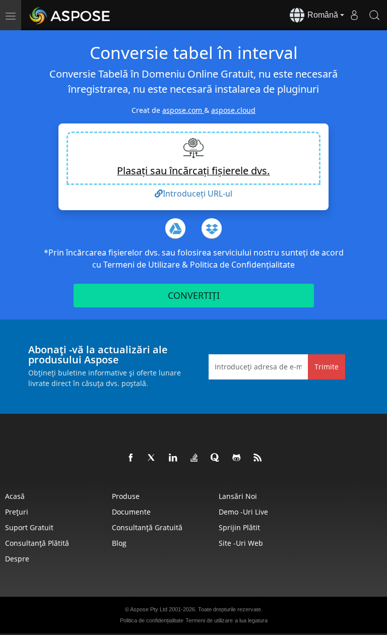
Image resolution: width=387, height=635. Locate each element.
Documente (131, 512)
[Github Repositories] (236, 458)
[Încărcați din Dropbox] (212, 228)
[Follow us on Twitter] (152, 458)
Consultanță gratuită (147, 527)
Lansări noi (238, 496)
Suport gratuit (29, 527)
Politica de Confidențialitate (242, 264)
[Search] (374, 15)
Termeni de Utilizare (142, 264)
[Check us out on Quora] (215, 458)
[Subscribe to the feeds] (258, 458)
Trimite (326, 366)
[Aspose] (70, 15)
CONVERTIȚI (193, 295)
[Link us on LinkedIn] (173, 458)
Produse (126, 496)
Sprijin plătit (239, 527)
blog (119, 543)
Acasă (15, 496)
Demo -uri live (243, 512)
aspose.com (183, 110)
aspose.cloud (233, 110)
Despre (17, 558)
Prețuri (16, 512)
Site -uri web (241, 543)
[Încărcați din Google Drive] (175, 228)
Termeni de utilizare (209, 620)
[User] (354, 15)
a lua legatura (251, 620)
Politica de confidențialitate (151, 620)
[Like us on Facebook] (131, 458)
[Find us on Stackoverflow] (194, 458)
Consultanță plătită (37, 543)
